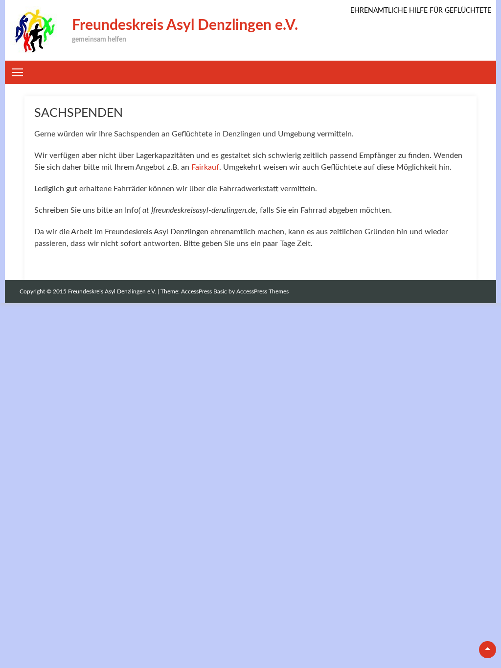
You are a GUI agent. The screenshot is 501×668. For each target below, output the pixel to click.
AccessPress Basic (204, 291)
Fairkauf (205, 167)
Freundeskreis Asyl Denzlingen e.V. (185, 25)
